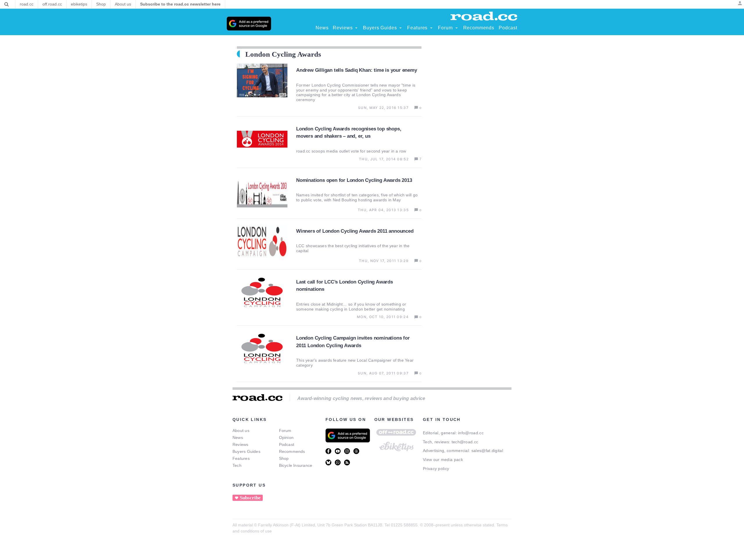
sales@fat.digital (487, 450)
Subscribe (250, 498)
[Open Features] (431, 27)
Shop (284, 458)
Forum (285, 430)
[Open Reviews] (356, 27)
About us (241, 430)
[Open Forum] (456, 27)
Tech (237, 465)
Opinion (286, 437)
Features (241, 458)
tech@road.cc (465, 442)
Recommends (292, 451)
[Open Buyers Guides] (400, 27)
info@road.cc (471, 433)
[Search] (6, 4)
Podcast (286, 444)
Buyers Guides (246, 451)
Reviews (240, 444)
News (238, 437)
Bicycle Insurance (295, 465)
